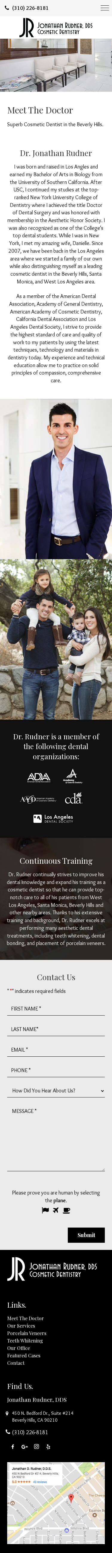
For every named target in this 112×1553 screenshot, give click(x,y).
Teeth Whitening (25, 1340)
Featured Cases (23, 1355)
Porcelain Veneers (26, 1333)
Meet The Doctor (25, 1318)
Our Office (18, 1348)
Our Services (21, 1325)
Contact (15, 1362)
